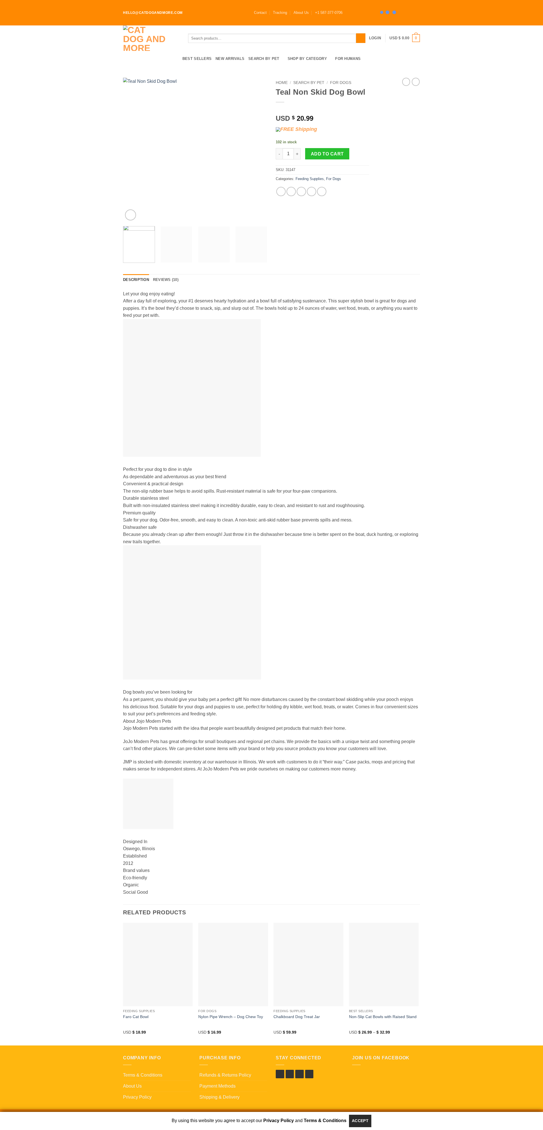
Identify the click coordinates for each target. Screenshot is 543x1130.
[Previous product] (416, 82)
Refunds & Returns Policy (225, 1075)
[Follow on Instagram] (353, 13)
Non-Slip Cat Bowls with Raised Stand (383, 1016)
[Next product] (406, 82)
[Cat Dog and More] (151, 38)
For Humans (348, 59)
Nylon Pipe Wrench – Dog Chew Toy (230, 1016)
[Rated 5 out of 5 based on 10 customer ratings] (322, 109)
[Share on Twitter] (291, 191)
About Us (301, 12)
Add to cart (327, 153)
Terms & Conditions (142, 1075)
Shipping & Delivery (219, 1097)
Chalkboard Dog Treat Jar (296, 1016)
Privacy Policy (137, 1097)
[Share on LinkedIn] (321, 191)
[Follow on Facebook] (348, 13)
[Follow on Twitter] (359, 13)
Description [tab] (136, 280)
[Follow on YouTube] (370, 13)
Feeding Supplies (310, 179)
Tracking (280, 12)
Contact (260, 12)
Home (282, 83)
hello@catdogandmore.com (153, 13)
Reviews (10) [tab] (165, 280)
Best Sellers (197, 59)
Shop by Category (307, 59)
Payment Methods (217, 1086)
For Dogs (340, 83)
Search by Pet (263, 59)
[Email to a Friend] (301, 191)
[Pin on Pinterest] (311, 191)
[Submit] (360, 38)
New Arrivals (230, 59)
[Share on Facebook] (281, 191)
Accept (360, 1120)
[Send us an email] (364, 13)
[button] (328, 12)
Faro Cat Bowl (135, 1016)
